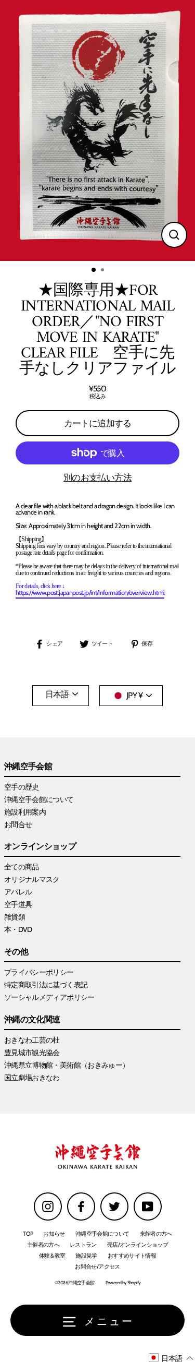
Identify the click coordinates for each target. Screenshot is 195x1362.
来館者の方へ (156, 1233)
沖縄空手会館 (28, 766)
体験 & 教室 (52, 1255)
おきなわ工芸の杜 (32, 1040)
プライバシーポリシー (39, 972)
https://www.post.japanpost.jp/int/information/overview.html (90, 593)
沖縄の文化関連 (32, 1019)
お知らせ (53, 1233)
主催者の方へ (43, 1244)
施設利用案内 (25, 812)
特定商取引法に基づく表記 (45, 984)
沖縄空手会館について (39, 799)
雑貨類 (14, 917)
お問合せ (18, 824)
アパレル (18, 891)
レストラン (83, 1244)
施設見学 (86, 1255)
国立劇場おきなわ (32, 1077)
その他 (16, 952)
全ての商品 (21, 866)
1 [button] (94, 270)
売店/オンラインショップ (137, 1244)
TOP (28, 1233)
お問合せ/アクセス (97, 1266)
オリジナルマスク (32, 879)
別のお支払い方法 (97, 477)
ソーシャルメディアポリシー (49, 997)
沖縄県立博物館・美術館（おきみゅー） (66, 1065)
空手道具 (18, 904)
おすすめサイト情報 (132, 1255)
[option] (97, 130)
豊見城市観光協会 (32, 1052)
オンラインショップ (40, 846)
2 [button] (103, 270)
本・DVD (18, 929)
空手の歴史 (21, 787)
